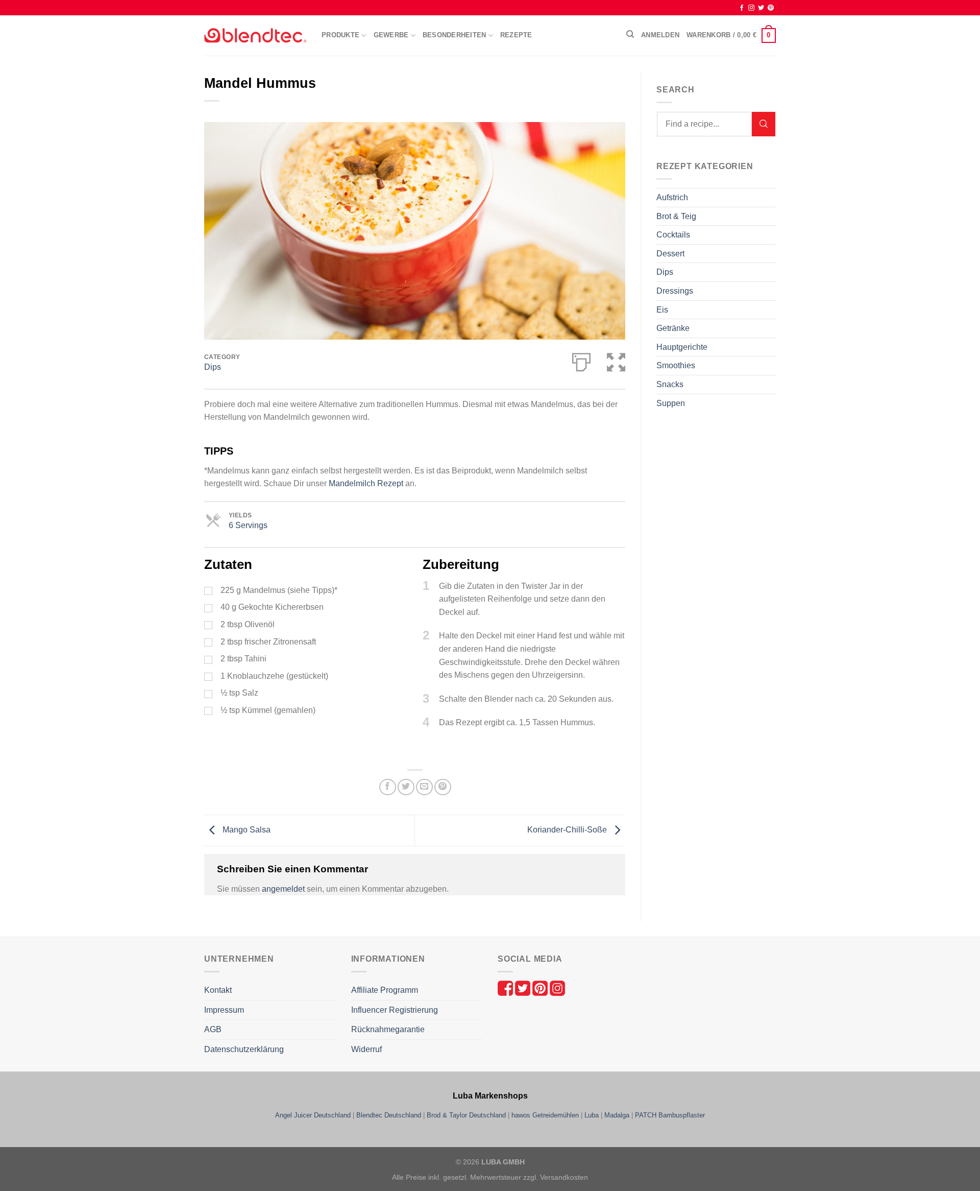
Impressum (224, 1010)
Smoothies (675, 365)
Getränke (673, 328)
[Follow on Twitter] (761, 8)
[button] (616, 360)
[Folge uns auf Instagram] (557, 988)
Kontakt (218, 990)
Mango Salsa (245, 829)
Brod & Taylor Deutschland (466, 1115)
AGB (213, 1029)
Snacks (669, 384)
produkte (340, 35)
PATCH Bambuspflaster (670, 1115)
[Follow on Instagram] (751, 8)
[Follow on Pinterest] (771, 8)
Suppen (670, 403)
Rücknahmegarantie (388, 1029)
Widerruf (366, 1049)
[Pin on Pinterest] (442, 787)
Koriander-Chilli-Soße (568, 829)
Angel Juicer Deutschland (313, 1115)
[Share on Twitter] (406, 787)
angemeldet (283, 889)
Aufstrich (672, 197)
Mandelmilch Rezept (366, 483)
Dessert (670, 253)
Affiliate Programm (384, 990)
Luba (591, 1115)
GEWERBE (391, 35)
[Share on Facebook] (387, 787)
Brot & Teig (676, 216)
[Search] (763, 124)
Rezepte (516, 35)
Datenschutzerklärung (244, 1049)
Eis (662, 309)
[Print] (581, 360)
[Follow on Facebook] (742, 8)
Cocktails (673, 234)
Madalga (616, 1115)
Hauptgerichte (681, 347)
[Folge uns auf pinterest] (541, 988)
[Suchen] (630, 34)
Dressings (674, 291)
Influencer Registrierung (394, 1010)
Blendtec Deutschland (388, 1115)
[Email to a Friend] (424, 787)
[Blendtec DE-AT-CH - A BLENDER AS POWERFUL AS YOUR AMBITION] (255, 35)
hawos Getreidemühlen (545, 1115)
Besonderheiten (454, 35)
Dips (212, 367)
